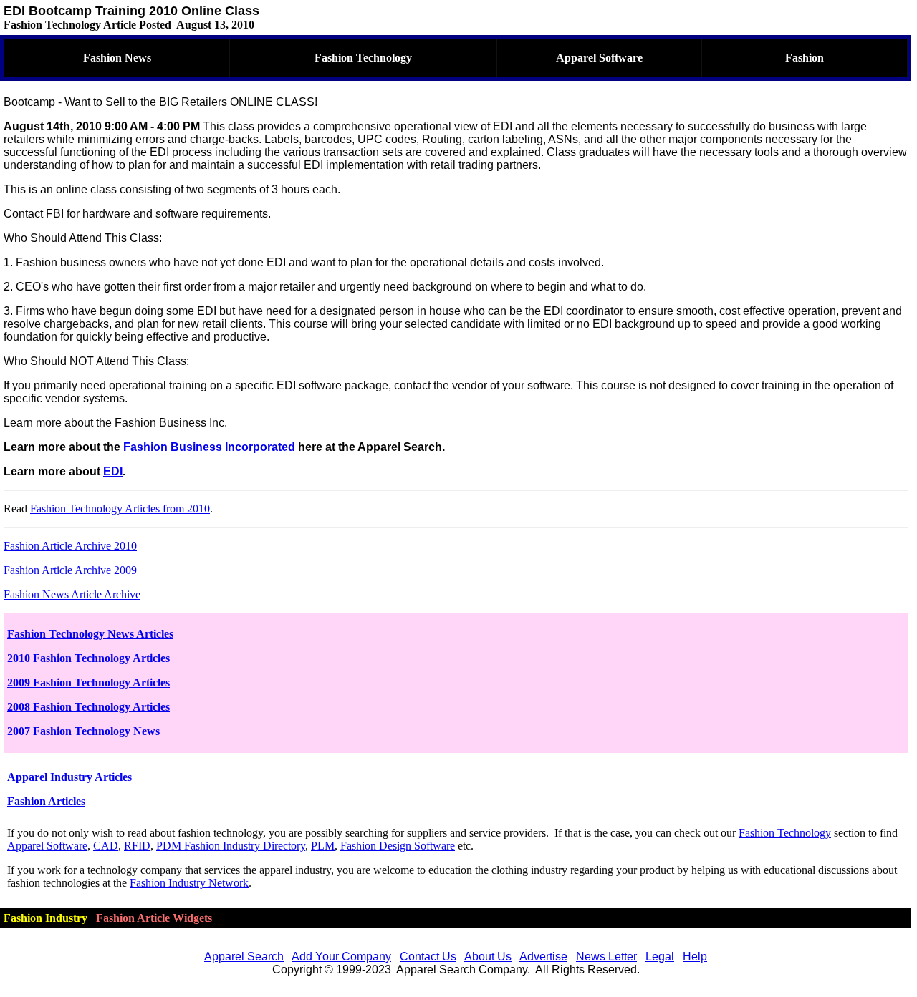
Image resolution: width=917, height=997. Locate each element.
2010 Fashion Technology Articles (88, 658)
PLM (323, 846)
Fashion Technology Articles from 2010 (120, 508)
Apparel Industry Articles (69, 777)
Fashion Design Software (397, 846)
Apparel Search (244, 956)
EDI (113, 471)
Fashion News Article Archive (72, 594)
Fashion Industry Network (189, 883)
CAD (105, 846)
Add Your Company (341, 956)
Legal (659, 956)
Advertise (543, 956)
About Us (488, 956)
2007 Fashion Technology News (83, 731)
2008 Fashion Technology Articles (88, 707)
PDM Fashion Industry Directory (230, 846)
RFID (137, 846)
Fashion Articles (46, 801)
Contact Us (428, 956)
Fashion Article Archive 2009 (70, 570)
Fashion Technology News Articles (90, 634)
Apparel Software (47, 846)
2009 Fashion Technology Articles (88, 682)
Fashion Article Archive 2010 (70, 546)
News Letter (606, 956)
